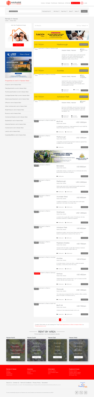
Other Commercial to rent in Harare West (16, 106)
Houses (43, 3)
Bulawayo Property (33, 384)
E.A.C (49, 373)
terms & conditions (26, 382)
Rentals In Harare (73, 370)
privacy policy (37, 382)
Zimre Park (57, 353)
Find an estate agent (53, 372)
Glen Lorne (16, 343)
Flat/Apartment (46, 11)
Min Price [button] (56, 11)
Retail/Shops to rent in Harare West (14, 109)
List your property (31, 370)
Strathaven (78, 346)
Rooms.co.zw (57, 384)
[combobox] (25, 11)
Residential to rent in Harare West (14, 120)
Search (84, 11)
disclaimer (45, 382)
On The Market (24, 384)
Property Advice (52, 370)
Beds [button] (70, 11)
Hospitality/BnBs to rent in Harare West (15, 135)
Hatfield (36, 353)
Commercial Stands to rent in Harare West (16, 117)
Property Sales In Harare (75, 372)
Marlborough (78, 343)
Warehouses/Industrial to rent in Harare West (17, 99)
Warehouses (61, 3)
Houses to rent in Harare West (13, 84)
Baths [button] (76, 11)
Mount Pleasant (15, 350)
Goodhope (78, 353)
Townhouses (54, 3)
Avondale (15, 346)
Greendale (57, 343)
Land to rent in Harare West (12, 131)
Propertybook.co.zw (40, 326)
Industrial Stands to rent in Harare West (15, 124)
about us (9, 382)
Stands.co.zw (17, 384)
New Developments (43, 384)
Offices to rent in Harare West (13, 102)
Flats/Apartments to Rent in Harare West (70, 324)
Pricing (28, 372)
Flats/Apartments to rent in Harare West (15, 88)
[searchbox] (18, 11)
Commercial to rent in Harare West (14, 127)
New (36, 49)
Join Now (18, 44)
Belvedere (78, 350)
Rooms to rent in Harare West (13, 113)
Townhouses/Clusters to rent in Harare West (16, 91)
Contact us (30, 373)
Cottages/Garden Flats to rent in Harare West (17, 95)
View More (15, 357)
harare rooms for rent (74, 373)
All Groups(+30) (73, 375)
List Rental (76, 3)
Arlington (36, 346)
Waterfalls (36, 343)
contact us (16, 382)
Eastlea (57, 350)
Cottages (48, 3)
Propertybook (9, 384)
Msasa (57, 346)
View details (84, 64)
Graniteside (36, 350)
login (85, 3)
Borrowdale (15, 353)
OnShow (51, 384)
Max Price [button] (63, 11)
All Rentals (67, 3)
